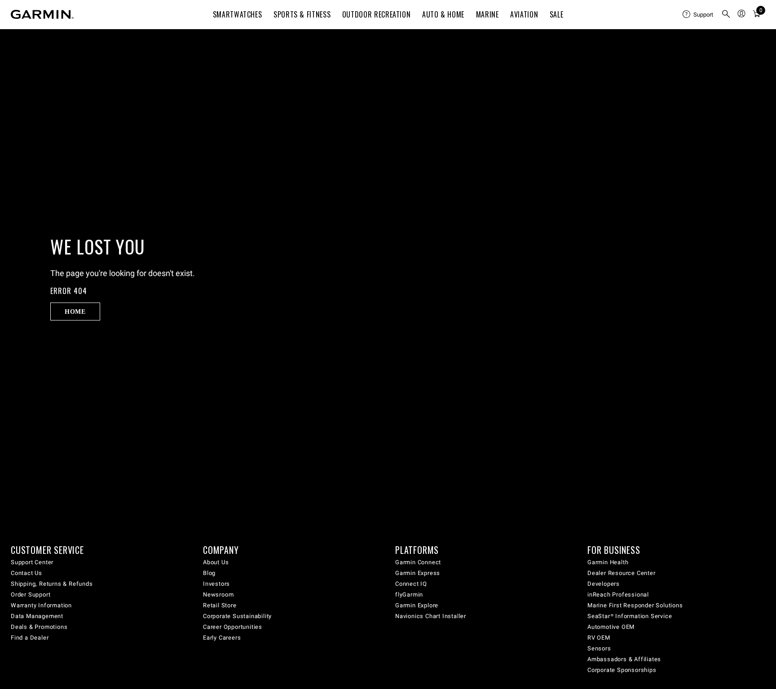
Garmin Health (607, 562)
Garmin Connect (418, 562)
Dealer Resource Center (621, 573)
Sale (557, 14)
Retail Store (220, 605)
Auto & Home (443, 14)
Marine (487, 14)
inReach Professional (618, 594)
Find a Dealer (29, 637)
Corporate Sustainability (237, 616)
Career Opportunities (232, 626)
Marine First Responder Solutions (635, 605)
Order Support (30, 594)
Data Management (37, 616)
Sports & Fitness (302, 14)
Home (75, 311)
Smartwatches (237, 14)
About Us (216, 562)
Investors (216, 583)
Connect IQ (411, 583)
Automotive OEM (611, 626)
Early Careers (222, 637)
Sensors (599, 648)
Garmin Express (417, 573)
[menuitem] (698, 14)
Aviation (524, 14)
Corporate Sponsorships (622, 670)
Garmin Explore (416, 605)
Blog (209, 573)
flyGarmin (409, 594)
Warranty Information (41, 605)
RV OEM (598, 637)
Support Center (32, 562)
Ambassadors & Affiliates (624, 659)
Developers (603, 583)
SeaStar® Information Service (629, 616)
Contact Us (26, 573)
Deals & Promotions (39, 626)
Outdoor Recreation (376, 14)
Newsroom (218, 594)
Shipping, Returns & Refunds (52, 583)
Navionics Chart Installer (430, 616)
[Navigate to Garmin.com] (42, 14)
